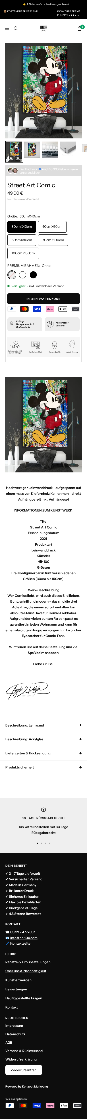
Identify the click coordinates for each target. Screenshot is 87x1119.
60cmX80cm (22, 240)
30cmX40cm (22, 226)
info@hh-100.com (23, 938)
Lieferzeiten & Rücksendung (27, 753)
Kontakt (11, 1007)
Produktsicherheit (19, 767)
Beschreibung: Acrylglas (24, 739)
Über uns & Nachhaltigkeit (25, 971)
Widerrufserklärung (21, 1059)
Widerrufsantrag (24, 1070)
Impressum (14, 1025)
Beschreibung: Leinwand (24, 725)
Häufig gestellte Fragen (23, 998)
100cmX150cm (23, 253)
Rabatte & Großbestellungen (27, 962)
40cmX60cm (52, 226)
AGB (8, 1042)
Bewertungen (16, 989)
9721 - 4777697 (23, 932)
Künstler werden (18, 980)
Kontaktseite (20, 943)
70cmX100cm (53, 240)
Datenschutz (15, 1034)
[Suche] (16, 28)
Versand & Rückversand (24, 1051)
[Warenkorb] (79, 28)
